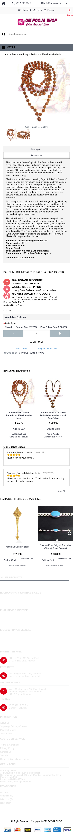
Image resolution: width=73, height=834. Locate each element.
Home (5, 54)
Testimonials (6, 733)
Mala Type (10, 323)
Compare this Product (47, 348)
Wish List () (6, 799)
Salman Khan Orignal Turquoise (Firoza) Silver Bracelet (55, 547)
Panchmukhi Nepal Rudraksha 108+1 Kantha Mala (36, 54)
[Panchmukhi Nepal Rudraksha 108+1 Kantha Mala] (10, 135)
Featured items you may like (20, 498)
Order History (6, 795)
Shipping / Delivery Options (13, 726)
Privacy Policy (7, 748)
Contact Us (5, 752)
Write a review (37, 353)
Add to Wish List (23, 348)
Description (36, 149)
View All (61, 491)
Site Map (4, 755)
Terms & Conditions (10, 744)
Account (4, 792)
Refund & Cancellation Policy (14, 759)
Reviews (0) (36, 155)
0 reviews (23, 353)
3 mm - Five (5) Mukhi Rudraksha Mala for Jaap (20, 415)
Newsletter (5, 803)
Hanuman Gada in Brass (17, 546)
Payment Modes (8, 730)
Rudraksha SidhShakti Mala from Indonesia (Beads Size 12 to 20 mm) (54, 415)
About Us (4, 723)
